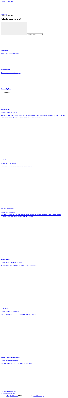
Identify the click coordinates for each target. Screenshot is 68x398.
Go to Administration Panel (8, 393)
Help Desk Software (12, 396)
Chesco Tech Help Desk (7, 1)
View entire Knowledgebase (8, 391)
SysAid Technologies (38, 396)
